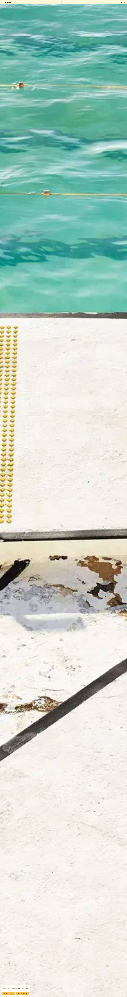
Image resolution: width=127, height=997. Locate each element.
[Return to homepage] (63, 2)
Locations (8, 2)
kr (124, 2)
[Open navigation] (3, 2)
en (121, 2)
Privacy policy (16, 989)
